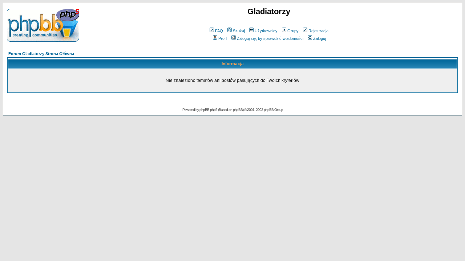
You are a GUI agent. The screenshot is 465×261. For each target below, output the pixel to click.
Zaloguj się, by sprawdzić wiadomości (270, 38)
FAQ (219, 31)
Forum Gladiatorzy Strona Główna (41, 53)
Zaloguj (319, 38)
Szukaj (239, 31)
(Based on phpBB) (230, 110)
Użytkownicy (266, 31)
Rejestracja (318, 31)
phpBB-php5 (208, 110)
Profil (222, 38)
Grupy (293, 31)
